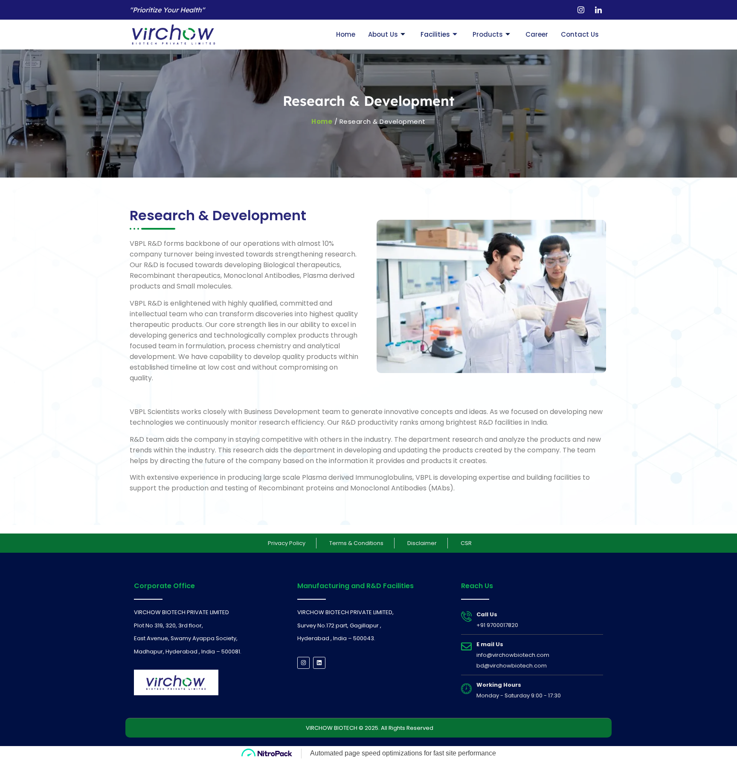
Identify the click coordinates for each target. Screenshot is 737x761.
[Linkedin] (319, 663)
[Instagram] (581, 9)
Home (345, 34)
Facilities (435, 34)
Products (488, 34)
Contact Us (580, 34)
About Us (383, 34)
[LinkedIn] (598, 9)
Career (536, 34)
